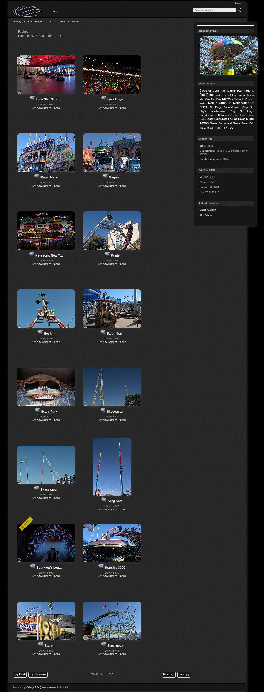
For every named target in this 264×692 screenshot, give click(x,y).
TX (230, 127)
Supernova (115, 645)
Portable (239, 99)
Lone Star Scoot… (49, 99)
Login (238, 3)
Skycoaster (115, 411)
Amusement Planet (48, 107)
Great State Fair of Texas (238, 94)
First (22, 674)
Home (55, 11)
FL (252, 91)
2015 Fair (59, 21)
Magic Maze (49, 177)
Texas (204, 123)
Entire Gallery (208, 209)
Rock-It (49, 333)
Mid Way (205, 99)
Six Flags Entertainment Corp (228, 107)
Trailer (217, 127)
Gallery (17, 21)
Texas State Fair (243, 123)
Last (182, 674)
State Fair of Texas (232, 119)
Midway (227, 99)
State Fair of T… (37, 21)
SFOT (203, 107)
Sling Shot (115, 501)
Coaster (205, 90)
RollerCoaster (243, 103)
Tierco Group (206, 127)
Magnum (115, 177)
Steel (250, 119)
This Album (206, 214)
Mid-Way (216, 99)
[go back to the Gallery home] (29, 11)
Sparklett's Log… (49, 567)
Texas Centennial (221, 123)
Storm (49, 645)
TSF (224, 127)
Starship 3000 (115, 567)
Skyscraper (49, 489)
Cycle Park (219, 90)
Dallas (231, 90)
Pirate (115, 255)
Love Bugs (115, 99)
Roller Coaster (219, 103)
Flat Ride (206, 95)
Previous (40, 674)
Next (166, 674)
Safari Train (115, 333)
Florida (217, 95)
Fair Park (243, 90)
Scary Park (49, 411)
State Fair (213, 119)
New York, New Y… (49, 255)
